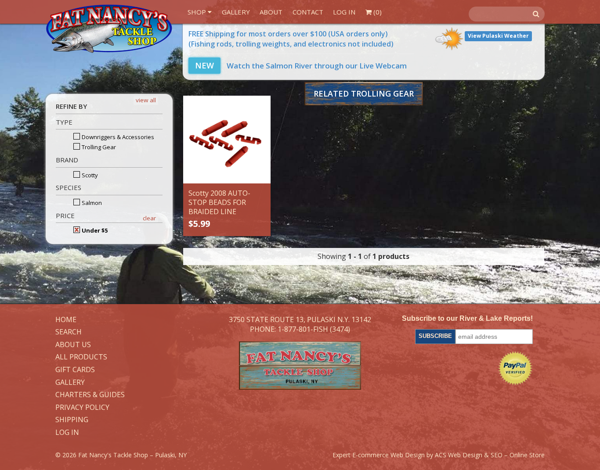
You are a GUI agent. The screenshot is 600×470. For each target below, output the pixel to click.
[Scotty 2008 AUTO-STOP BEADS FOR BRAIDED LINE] (227, 139)
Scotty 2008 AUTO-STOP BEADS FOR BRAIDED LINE (219, 202)
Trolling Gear (98, 147)
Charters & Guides (90, 395)
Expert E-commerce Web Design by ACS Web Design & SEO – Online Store (439, 455)
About (271, 11)
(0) (377, 11)
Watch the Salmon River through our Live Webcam (301, 66)
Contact (308, 11)
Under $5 (94, 230)
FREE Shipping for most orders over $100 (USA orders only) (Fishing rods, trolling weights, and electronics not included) (291, 39)
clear (149, 218)
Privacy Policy (82, 408)
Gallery (236, 11)
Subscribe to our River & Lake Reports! (467, 318)
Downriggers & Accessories (117, 137)
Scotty (89, 175)
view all (146, 100)
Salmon (91, 203)
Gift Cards (75, 370)
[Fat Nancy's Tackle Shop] (109, 29)
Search (68, 332)
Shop (198, 11)
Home (65, 320)
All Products (81, 357)
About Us (73, 345)
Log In (344, 11)
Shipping (71, 420)
